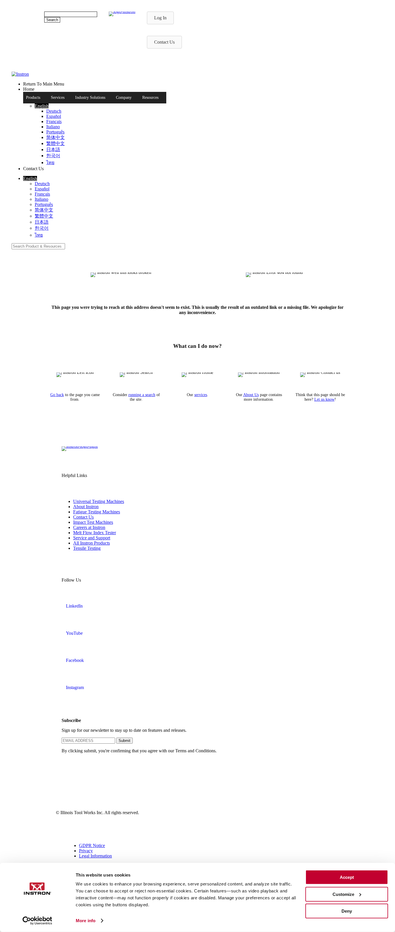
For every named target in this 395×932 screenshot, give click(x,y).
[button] (42, 105)
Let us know (324, 399)
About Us (251, 395)
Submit (124, 740)
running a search (141, 395)
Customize (343, 894)
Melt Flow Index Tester (94, 532)
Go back (57, 395)
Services (57, 97)
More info (85, 920)
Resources (150, 97)
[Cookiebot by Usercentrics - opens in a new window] (37, 920)
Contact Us (83, 517)
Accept (347, 877)
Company (124, 97)
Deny (347, 911)
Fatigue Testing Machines (96, 511)
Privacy (86, 850)
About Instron (86, 506)
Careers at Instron (89, 527)
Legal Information (95, 855)
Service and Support (91, 537)
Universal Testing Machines (98, 501)
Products (33, 97)
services (200, 395)
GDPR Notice (92, 845)
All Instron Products (91, 543)
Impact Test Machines (93, 522)
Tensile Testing (87, 548)
